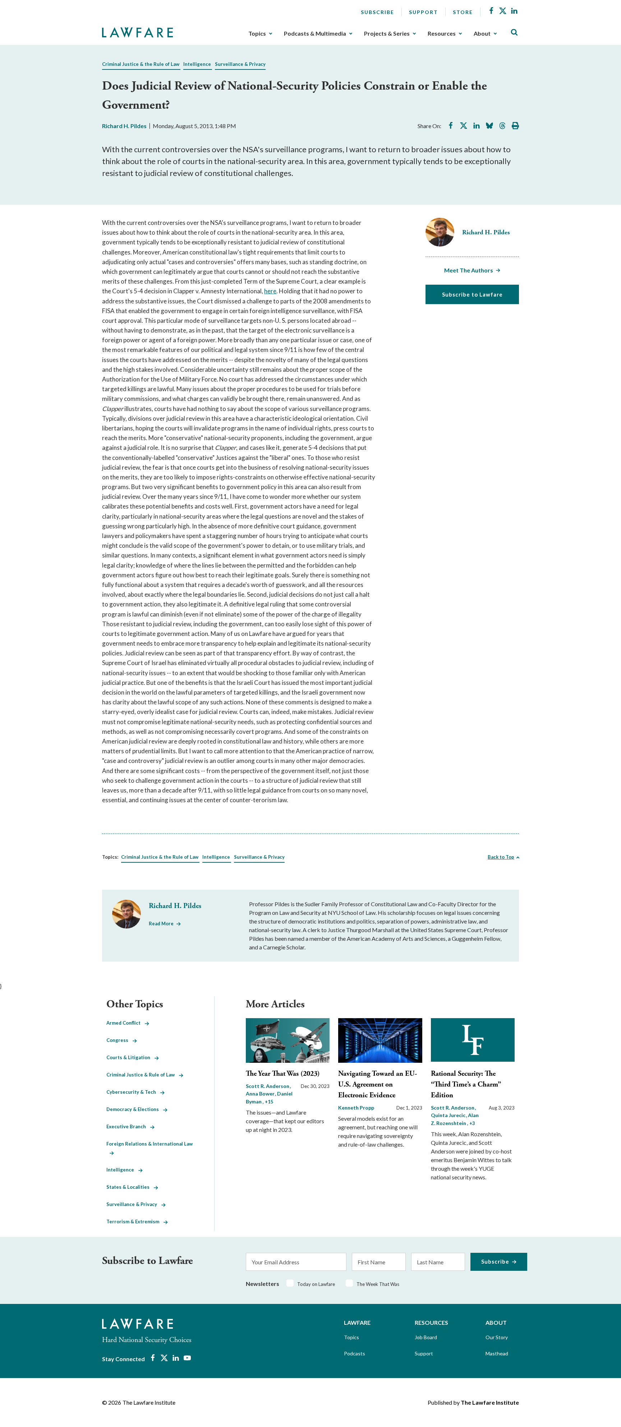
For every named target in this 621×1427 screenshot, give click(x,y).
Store (463, 12)
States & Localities (130, 1187)
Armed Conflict (125, 1023)
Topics (257, 33)
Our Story (497, 1337)
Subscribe (377, 12)
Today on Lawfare (316, 1284)
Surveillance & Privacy (240, 64)
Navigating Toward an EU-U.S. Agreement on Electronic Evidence (377, 1084)
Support (423, 12)
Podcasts (354, 1353)
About (482, 33)
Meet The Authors (468, 270)
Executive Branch (128, 1126)
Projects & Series (387, 33)
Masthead (497, 1353)
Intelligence (197, 64)
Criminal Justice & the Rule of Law (140, 64)
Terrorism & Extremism (135, 1221)
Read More (161, 923)
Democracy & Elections (134, 1109)
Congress (119, 1040)
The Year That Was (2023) (283, 1073)
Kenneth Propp (356, 1108)
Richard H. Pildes (124, 125)
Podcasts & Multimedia (315, 33)
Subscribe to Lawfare (472, 294)
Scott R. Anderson (268, 1086)
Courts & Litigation (130, 1057)
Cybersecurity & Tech (133, 1092)
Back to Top (501, 857)
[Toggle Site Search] (514, 32)
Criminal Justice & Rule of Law (142, 1075)
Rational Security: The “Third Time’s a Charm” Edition (466, 1084)
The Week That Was (377, 1284)
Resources (442, 33)
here (270, 291)
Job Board (426, 1337)
